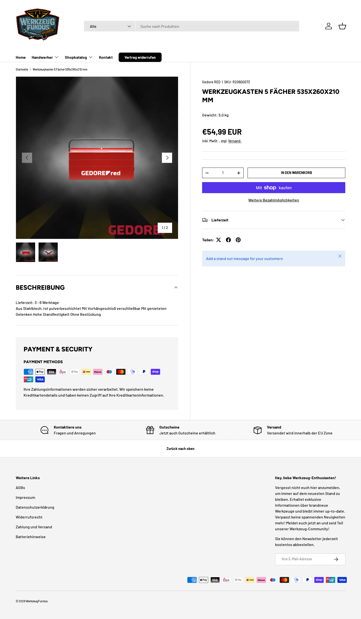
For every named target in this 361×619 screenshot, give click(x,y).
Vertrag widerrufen (140, 57)
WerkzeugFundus (37, 601)
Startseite (22, 69)
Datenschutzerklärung (35, 507)
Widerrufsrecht (29, 517)
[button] (342, 26)
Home (21, 57)
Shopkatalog (76, 57)
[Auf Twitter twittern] (218, 240)
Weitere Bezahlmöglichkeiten (273, 200)
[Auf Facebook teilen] (228, 240)
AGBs (20, 487)
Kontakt (106, 57)
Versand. (234, 141)
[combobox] (191, 26)
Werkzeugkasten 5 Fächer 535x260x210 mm (60, 69)
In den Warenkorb (296, 173)
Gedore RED (211, 82)
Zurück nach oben (180, 448)
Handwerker (42, 57)
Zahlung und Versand (34, 526)
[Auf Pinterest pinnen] (238, 240)
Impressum (25, 497)
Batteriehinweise (31, 536)
